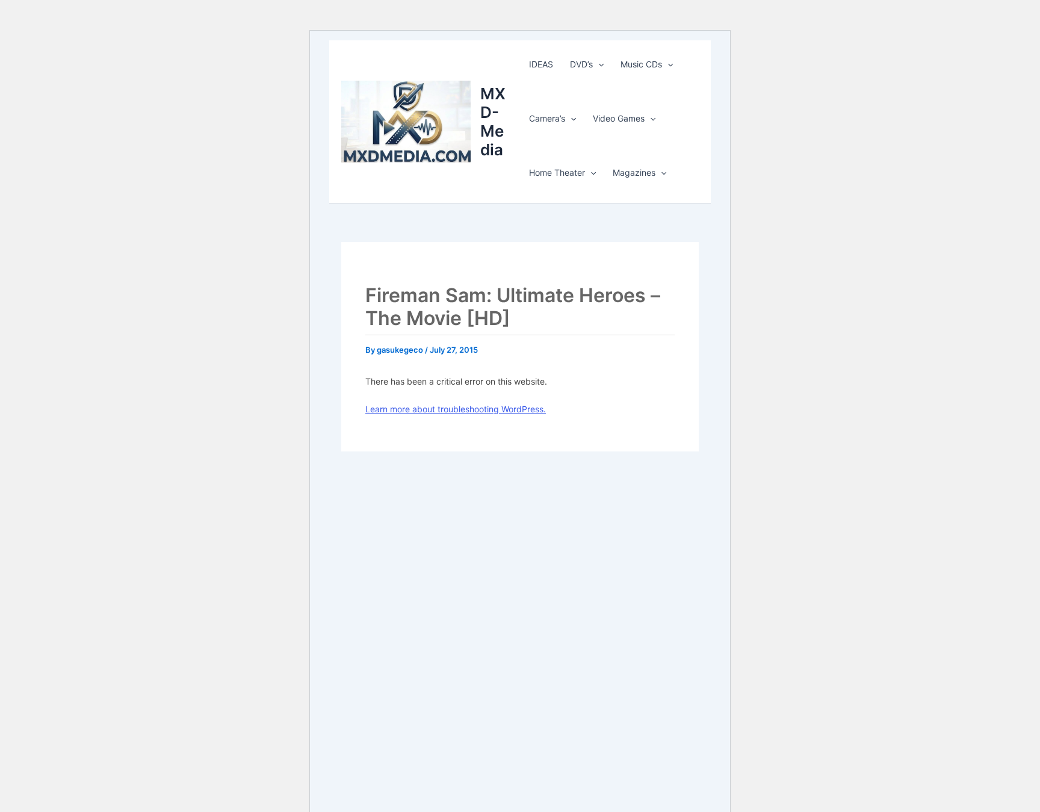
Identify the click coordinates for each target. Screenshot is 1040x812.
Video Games (619, 118)
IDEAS (541, 64)
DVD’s (581, 64)
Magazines (634, 172)
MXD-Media (493, 122)
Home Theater (557, 172)
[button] (598, 64)
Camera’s (547, 118)
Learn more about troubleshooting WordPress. (455, 409)
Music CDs (641, 64)
